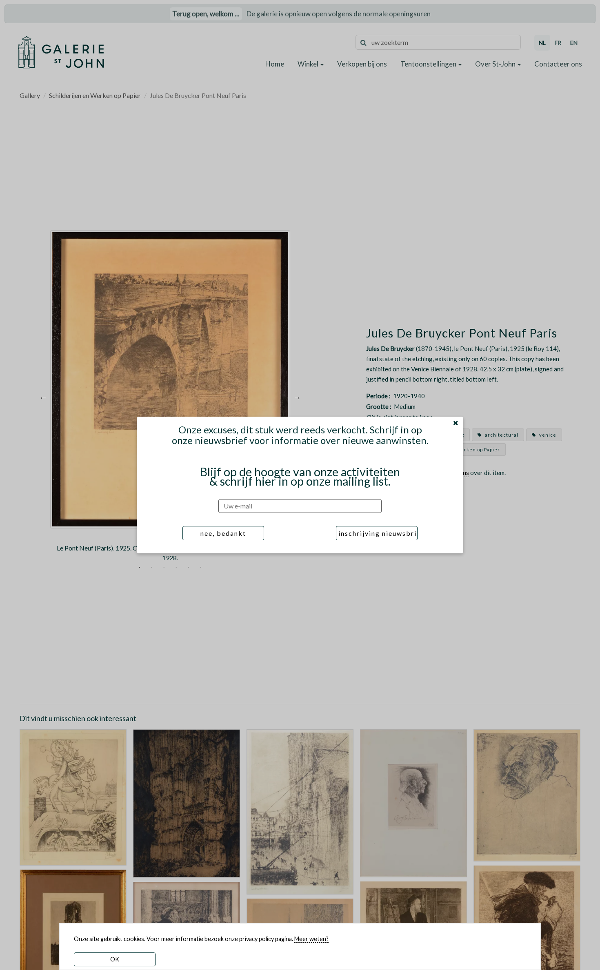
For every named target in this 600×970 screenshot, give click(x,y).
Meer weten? (311, 938)
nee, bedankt (223, 533)
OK (114, 959)
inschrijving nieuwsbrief (378, 533)
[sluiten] (455, 423)
